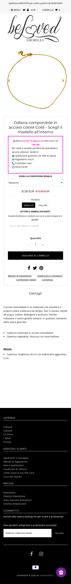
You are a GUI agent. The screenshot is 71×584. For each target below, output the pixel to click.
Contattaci (47, 279)
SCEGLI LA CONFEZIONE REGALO (35, 176)
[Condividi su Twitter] (35, 268)
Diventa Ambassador (14, 503)
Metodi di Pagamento (20, 275)
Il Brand (7, 427)
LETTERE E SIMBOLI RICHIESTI (35, 211)
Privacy (7, 441)
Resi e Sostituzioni (13, 465)
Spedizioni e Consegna (49, 275)
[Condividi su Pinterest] (41, 268)
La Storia (8, 434)
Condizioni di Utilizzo (15, 469)
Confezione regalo (26, 279)
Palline (43, 205)
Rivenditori (9, 492)
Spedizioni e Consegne (16, 458)
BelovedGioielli (45, 575)
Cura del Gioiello (12, 476)
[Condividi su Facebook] (29, 268)
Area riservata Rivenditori (17, 500)
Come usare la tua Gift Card (18, 472)
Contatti (7, 430)
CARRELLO (51, 9)
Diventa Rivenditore (14, 496)
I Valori (7, 438)
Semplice (29, 205)
